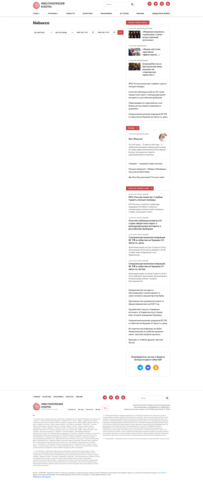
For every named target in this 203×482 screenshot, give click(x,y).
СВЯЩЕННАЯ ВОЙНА (161, 13)
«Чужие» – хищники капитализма (145, 163)
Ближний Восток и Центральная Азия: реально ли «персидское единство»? (152, 69)
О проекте (72, 409)
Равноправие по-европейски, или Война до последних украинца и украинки (145, 106)
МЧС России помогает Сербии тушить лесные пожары (146, 198)
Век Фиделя (135, 138)
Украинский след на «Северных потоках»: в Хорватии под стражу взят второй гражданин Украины (146, 312)
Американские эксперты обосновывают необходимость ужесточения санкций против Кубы (146, 293)
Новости (70, 13)
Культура (70, 397)
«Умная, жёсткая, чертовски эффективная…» (152, 52)
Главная (36, 397)
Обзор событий (142, 194)
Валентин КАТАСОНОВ (144, 28)
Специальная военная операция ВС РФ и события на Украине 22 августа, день (147, 240)
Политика (88, 13)
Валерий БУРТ (142, 46)
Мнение (140, 13)
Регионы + (53, 13)
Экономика (106, 13)
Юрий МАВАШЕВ (142, 60)
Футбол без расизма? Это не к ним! (146, 177)
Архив (97, 409)
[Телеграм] (140, 367)
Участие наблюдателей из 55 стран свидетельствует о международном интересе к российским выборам (147, 94)
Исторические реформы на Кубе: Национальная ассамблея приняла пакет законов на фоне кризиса (146, 331)
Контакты (89, 409)
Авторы (81, 409)
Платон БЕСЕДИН (142, 134)
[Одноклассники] (156, 367)
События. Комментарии (138, 188)
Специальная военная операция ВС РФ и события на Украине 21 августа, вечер (147, 266)
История (124, 13)
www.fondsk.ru (162, 473)
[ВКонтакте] (148, 367)
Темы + (36, 13)
